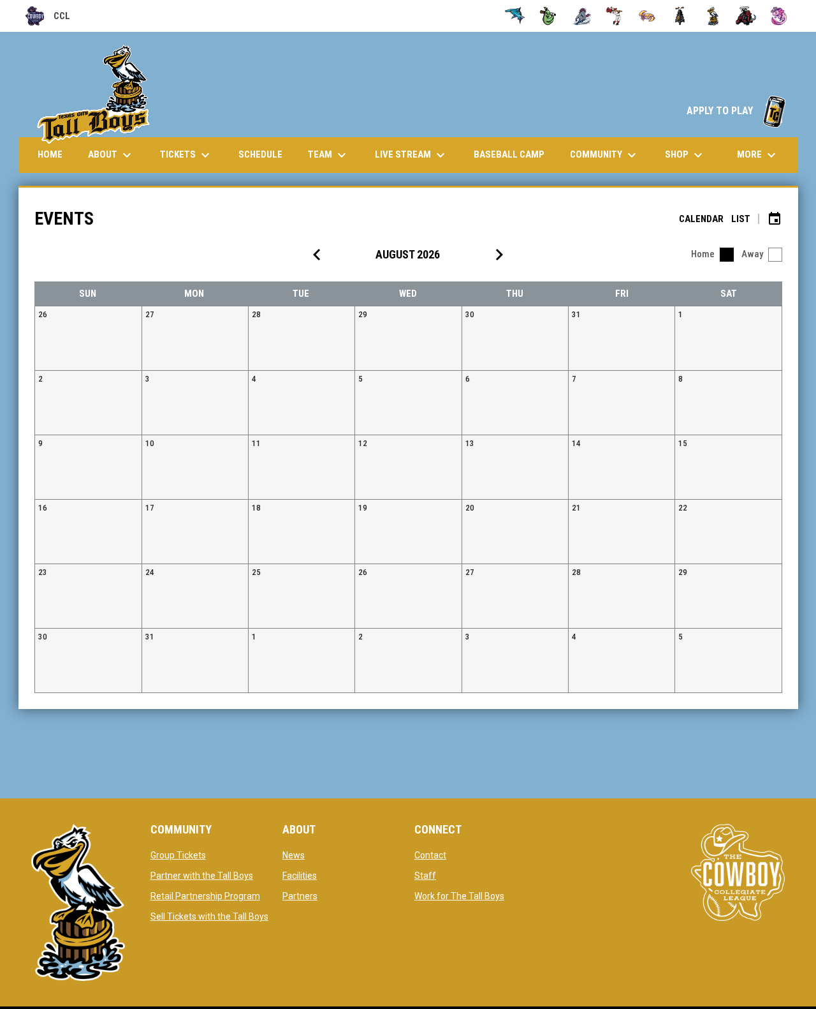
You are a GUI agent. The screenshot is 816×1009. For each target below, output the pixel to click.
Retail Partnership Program (205, 896)
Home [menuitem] (50, 154)
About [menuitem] (111, 155)
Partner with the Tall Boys (201, 876)
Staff (425, 876)
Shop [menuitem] (685, 155)
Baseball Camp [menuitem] (514, 154)
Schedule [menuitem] (260, 154)
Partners (299, 896)
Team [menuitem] (328, 155)
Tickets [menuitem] (186, 155)
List (740, 219)
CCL (48, 18)
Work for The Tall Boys (459, 896)
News (293, 855)
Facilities (299, 876)
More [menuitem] (758, 155)
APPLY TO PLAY (736, 111)
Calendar (701, 219)
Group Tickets (178, 855)
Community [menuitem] (604, 155)
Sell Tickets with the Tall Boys (209, 916)
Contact (430, 855)
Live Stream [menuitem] (416, 155)
